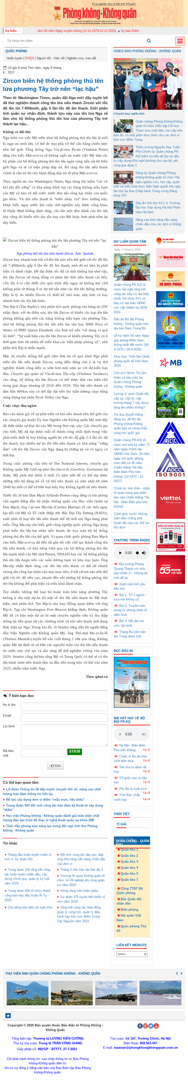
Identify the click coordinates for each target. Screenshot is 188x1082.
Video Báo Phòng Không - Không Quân (147, 51)
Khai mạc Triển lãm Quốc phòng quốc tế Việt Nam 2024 (132, 361)
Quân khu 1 (129, 849)
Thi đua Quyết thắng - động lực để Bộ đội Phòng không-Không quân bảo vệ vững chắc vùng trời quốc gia (130, 424)
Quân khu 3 (129, 861)
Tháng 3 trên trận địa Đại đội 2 (81, 869)
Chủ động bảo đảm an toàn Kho (30, 907)
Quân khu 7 (129, 880)
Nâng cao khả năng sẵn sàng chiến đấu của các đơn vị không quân (158, 224)
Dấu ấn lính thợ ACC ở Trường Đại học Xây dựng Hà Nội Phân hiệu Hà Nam (158, 207)
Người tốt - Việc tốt (51, 58)
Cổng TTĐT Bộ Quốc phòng (130, 891)
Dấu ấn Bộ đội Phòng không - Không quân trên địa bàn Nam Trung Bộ (131, 323)
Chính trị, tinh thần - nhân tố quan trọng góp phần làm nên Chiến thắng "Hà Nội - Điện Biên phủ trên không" (132, 497)
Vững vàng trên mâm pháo (79, 891)
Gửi (57, 766)
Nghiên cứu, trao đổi (81, 58)
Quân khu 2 (129, 856)
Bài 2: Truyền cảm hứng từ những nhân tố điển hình (130, 610)
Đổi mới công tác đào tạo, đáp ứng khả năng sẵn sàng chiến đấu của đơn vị (81, 859)
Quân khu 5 (129, 873)
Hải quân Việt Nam (129, 918)
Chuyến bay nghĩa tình (129, 113)
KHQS (29, 58)
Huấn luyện (15, 58)
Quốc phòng (16, 51)
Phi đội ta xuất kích (133, 789)
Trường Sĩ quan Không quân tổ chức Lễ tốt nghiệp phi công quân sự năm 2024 (81, 880)
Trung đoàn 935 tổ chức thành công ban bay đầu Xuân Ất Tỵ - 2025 (28, 895)
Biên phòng (129, 909)
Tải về (146, 749)
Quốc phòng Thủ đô (131, 928)
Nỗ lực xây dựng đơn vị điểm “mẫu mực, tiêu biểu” (45, 799)
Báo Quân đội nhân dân (129, 901)
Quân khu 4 (129, 868)
